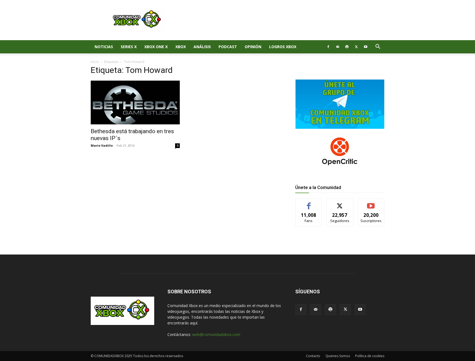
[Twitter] (356, 46)
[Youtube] (365, 46)
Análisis (202, 46)
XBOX (180, 46)
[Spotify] (347, 46)
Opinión (253, 46)
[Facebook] (328, 46)
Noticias (104, 46)
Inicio (95, 61)
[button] (377, 47)
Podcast (228, 46)
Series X (129, 46)
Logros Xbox (282, 46)
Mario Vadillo (102, 145)
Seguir (340, 203)
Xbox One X (156, 46)
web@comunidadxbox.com (216, 334)
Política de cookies (369, 356)
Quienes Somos (337, 356)
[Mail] (337, 46)
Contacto (313, 356)
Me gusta (308, 203)
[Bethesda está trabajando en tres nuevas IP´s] (135, 102)
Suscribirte (371, 203)
